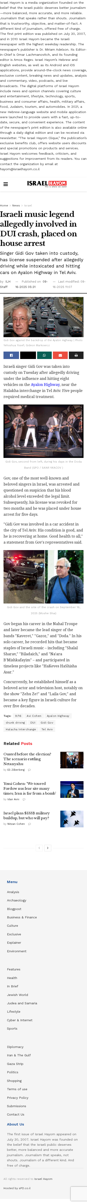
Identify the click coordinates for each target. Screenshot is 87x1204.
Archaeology (16, 900)
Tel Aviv (47, 729)
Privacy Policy (17, 1098)
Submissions (16, 1106)
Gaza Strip (15, 1064)
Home (4, 205)
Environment (16, 951)
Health (12, 978)
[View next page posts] (47, 848)
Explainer (14, 942)
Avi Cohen (34, 716)
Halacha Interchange (21, 729)
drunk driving (15, 722)
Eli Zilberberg (16, 769)
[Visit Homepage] (47, 184)
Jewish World (17, 995)
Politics (12, 1072)
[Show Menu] (5, 184)
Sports (12, 1028)
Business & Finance (22, 917)
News (16, 205)
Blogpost (14, 909)
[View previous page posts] (39, 848)
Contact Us (15, 1114)
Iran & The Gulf (19, 1055)
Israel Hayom (43, 1179)
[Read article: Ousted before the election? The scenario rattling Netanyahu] (72, 760)
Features (13, 969)
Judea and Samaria (22, 1003)
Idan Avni (13, 799)
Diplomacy (16, 1047)
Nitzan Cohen (16, 824)
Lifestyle (13, 1011)
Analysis (13, 892)
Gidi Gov (47, 722)
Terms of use (17, 1089)
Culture (12, 925)
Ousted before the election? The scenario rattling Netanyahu (27, 759)
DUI (32, 722)
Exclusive (14, 934)
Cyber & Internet (19, 1020)
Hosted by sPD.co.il (17, 1188)
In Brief (12, 986)
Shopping (14, 1081)
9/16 (18, 716)
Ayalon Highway (45, 384)
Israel (28, 205)
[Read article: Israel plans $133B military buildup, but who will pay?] (72, 819)
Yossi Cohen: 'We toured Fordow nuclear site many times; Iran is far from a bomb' (29, 788)
